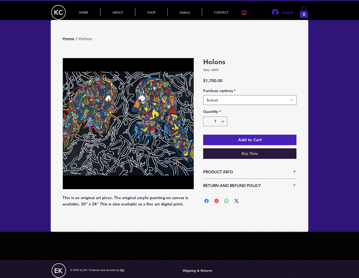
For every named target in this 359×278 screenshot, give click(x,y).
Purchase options (219, 90)
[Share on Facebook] (206, 201)
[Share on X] (236, 201)
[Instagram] (244, 12)
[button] (303, 12)
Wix (122, 270)
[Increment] (223, 121)
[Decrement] (207, 121)
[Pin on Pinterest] (216, 201)
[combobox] (249, 100)
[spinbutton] (215, 121)
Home (68, 38)
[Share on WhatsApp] (226, 201)
